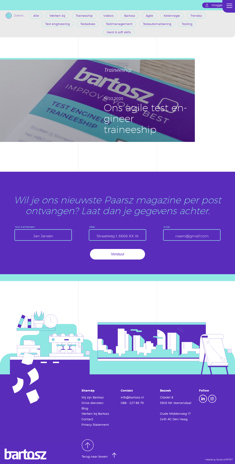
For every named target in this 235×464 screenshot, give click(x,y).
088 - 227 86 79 (132, 403)
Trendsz (196, 15)
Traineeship (84, 15)
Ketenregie (172, 15)
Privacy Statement (95, 424)
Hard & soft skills (119, 32)
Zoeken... (20, 15)
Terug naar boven (95, 456)
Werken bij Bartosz (95, 413)
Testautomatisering (157, 24)
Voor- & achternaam (25, 227)
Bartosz (129, 15)
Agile (149, 15)
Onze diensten (92, 403)
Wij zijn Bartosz (92, 397)
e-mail (167, 227)
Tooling (187, 24)
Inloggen (218, 5)
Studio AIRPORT (224, 459)
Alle (36, 15)
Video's (108, 15)
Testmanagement (119, 24)
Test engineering (57, 24)
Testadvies (87, 24)
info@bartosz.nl (132, 397)
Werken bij (57, 15)
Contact (87, 419)
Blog (84, 408)
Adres (92, 227)
